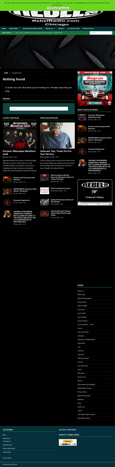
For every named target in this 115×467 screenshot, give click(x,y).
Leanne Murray (82, 321)
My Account (82, 377)
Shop (79, 403)
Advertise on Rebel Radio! (32, 29)
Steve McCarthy (83, 332)
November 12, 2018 (48, 157)
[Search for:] (101, 33)
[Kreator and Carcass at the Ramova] (7, 180)
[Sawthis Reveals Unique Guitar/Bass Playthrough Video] (44, 213)
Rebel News (13, 29)
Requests (81, 399)
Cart (79, 347)
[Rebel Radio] (57, 25)
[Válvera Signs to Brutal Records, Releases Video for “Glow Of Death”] (44, 177)
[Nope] (112, 5)
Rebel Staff (81, 294)
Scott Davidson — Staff (85, 324)
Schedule (81, 336)
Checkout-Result (83, 358)
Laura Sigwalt (82, 317)
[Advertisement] (57, 51)
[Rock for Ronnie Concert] (44, 190)
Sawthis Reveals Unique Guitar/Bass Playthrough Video (61, 213)
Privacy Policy (88, 29)
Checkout (81, 354)
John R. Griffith (82, 306)
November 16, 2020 (57, 191)
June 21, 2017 (56, 218)
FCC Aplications (74, 29)
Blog (4, 435)
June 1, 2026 (9, 157)
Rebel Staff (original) (84, 298)
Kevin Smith (81, 313)
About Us (49, 29)
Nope (54, 8)
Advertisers (81, 343)
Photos (80, 381)
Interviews (81, 373)
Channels (80, 351)
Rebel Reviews (7, 445)
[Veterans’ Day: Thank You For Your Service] (57, 135)
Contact (61, 29)
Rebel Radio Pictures (85, 388)
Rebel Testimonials (84, 396)
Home (4, 29)
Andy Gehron (82, 302)
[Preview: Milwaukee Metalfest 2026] (20, 135)
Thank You (81, 407)
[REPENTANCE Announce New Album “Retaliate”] (7, 191)
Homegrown (7, 441)
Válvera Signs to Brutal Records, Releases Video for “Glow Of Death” (62, 177)
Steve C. (80, 328)
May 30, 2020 (56, 182)
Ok (49, 8)
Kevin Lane (81, 309)
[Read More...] (32, 170)
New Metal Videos (84, 418)
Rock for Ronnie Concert (60, 188)
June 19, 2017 (56, 204)
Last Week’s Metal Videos (86, 414)
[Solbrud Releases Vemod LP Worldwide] (44, 202)
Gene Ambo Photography (86, 384)
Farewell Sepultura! (21, 200)
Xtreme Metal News (9, 448)
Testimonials (7, 452)
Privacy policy (63, 8)
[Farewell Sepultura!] (7, 202)
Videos (80, 410)
